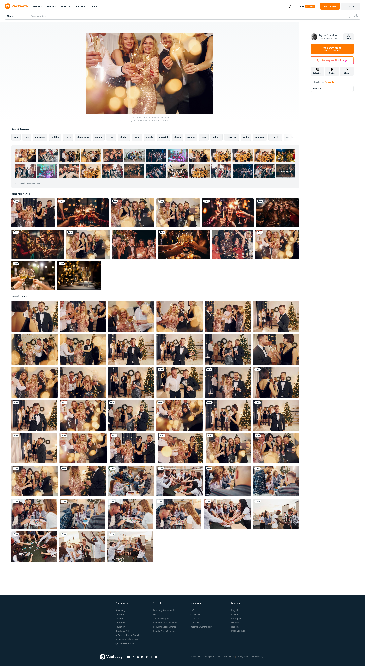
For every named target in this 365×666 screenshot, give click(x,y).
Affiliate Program (161, 618)
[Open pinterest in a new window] (142, 657)
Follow (348, 38)
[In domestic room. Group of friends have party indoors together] (131, 481)
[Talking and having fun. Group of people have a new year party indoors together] (33, 212)
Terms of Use (228, 656)
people (149, 137)
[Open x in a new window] (151, 657)
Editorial (78, 6)
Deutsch (235, 622)
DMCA (156, 614)
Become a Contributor (201, 626)
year (27, 137)
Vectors (36, 6)
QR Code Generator (124, 643)
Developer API (122, 631)
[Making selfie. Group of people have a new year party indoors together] (132, 212)
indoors (216, 137)
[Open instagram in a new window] (133, 657)
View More (286, 171)
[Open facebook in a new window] (128, 657)
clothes (123, 137)
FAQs (192, 610)
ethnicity (275, 137)
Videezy (119, 618)
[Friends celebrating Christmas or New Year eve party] (228, 212)
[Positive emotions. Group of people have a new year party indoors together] (178, 212)
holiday (55, 137)
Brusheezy (120, 610)
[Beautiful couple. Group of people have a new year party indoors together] (228, 349)
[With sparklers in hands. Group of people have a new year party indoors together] (179, 316)
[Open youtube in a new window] (156, 657)
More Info (317, 88)
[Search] (348, 16)
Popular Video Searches (164, 631)
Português (236, 618)
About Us (194, 618)
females (191, 137)
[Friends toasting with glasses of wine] (33, 275)
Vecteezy (119, 614)
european (259, 137)
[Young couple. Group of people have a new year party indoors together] (228, 382)
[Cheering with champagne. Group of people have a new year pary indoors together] (34, 349)
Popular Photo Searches (164, 626)
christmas (40, 137)
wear (111, 137)
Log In (351, 6)
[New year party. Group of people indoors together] (180, 448)
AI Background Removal (126, 639)
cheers (177, 137)
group (137, 137)
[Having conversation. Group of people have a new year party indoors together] (34, 316)
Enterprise (120, 622)
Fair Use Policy (257, 656)
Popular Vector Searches (165, 622)
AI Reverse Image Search (127, 635)
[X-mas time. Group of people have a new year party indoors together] (83, 349)
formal (98, 137)
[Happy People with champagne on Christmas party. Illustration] (37, 244)
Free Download (332, 49)
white (246, 137)
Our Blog (194, 622)
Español (235, 614)
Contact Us (195, 614)
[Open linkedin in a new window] (138, 657)
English (235, 610)
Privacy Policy (242, 656)
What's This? (330, 82)
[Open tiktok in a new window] (147, 657)
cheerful (163, 137)
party (68, 137)
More (92, 6)
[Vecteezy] (16, 6)
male (204, 137)
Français (235, 626)
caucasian (231, 137)
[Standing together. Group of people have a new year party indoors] (179, 382)
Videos (64, 6)
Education (120, 626)
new (16, 137)
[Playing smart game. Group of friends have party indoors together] (34, 514)
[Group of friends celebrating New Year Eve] (277, 212)
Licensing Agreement (163, 610)
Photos (50, 6)
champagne (83, 137)
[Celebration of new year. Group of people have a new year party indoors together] (179, 415)
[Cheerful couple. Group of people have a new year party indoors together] (276, 349)
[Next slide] (294, 137)
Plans (301, 6)
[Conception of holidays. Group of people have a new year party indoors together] (131, 316)
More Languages (239, 631)
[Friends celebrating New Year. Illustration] (83, 212)
